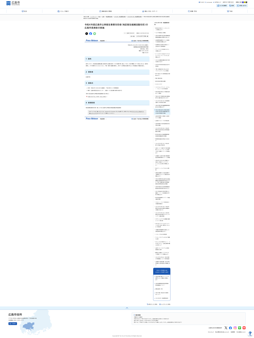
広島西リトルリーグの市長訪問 (162, 120)
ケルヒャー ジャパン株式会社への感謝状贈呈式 (162, 203)
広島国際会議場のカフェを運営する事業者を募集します (162, 41)
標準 (229, 2)
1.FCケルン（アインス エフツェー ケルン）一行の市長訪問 (162, 88)
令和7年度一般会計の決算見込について (161, 293)
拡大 (232, 2)
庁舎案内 (14, 323)
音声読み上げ (218, 2)
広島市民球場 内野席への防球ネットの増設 (162, 117)
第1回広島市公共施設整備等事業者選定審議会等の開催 (162, 135)
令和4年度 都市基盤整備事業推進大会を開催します (162, 106)
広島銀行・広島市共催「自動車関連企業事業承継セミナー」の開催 (162, 156)
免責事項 (233, 331)
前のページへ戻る (153, 304)
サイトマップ (211, 331)
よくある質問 (223, 5)
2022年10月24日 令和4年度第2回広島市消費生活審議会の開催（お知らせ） (162, 208)
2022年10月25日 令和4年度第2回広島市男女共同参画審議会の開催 (162, 130)
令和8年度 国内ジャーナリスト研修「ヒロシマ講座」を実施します (162, 278)
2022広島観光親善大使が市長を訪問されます (162, 61)
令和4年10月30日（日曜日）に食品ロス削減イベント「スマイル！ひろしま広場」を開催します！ (162, 163)
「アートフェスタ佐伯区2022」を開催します (162, 50)
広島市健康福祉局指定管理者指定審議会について (162, 284)
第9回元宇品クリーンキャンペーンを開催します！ (162, 29)
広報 (103, 16)
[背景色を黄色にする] (244, 2)
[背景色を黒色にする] (246, 2)
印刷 (131, 36)
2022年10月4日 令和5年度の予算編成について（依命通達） (162, 258)
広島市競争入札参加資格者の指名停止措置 (162, 124)
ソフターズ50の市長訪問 (161, 234)
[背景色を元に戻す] (240, 2)
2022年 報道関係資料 (120, 16)
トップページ (93, 16)
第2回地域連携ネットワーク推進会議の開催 (162, 198)
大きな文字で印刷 (141, 36)
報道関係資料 (109, 16)
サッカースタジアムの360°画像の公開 (162, 238)
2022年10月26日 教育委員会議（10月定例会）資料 (162, 101)
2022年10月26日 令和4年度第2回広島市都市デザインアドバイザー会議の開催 (162, 214)
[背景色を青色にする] (243, 2)
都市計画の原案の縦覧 (160, 81)
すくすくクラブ (158, 84)
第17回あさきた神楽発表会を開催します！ (162, 74)
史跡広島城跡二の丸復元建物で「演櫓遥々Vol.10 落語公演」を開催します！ (162, 174)
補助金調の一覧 (158, 288)
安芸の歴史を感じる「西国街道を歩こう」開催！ (162, 92)
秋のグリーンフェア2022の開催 (162, 169)
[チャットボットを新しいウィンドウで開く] (250, 336)
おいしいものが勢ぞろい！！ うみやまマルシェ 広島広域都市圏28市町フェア (162, 243)
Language (209, 2)
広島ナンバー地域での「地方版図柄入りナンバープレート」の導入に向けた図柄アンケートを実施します (162, 150)
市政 (99, 16)
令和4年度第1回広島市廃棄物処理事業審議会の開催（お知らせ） (162, 36)
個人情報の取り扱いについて (222, 331)
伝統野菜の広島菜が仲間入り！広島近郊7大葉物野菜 (162, 45)
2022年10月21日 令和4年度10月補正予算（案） (162, 144)
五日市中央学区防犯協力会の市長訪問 (162, 65)
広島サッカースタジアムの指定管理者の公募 (162, 249)
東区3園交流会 (158, 78)
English (202, 2)
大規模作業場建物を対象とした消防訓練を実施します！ (162, 230)
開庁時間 (138, 315)
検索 (232, 5)
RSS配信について (241, 331)
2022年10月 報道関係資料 (134, 16)
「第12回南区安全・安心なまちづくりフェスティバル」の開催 (162, 70)
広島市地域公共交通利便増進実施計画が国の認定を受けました (162, 187)
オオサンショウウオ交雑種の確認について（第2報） (162, 220)
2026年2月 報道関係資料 (161, 298)
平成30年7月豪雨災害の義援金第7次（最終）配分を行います (162, 97)
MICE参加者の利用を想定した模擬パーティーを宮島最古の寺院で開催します (162, 193)
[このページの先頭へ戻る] (127, 308)
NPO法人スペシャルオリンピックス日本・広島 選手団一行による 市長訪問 (162, 225)
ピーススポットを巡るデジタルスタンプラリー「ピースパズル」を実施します (162, 55)
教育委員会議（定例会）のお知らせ (162, 139)
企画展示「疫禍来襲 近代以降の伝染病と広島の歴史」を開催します (162, 263)
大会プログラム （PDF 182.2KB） (97, 96)
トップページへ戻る (165, 304)
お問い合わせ (243, 5)
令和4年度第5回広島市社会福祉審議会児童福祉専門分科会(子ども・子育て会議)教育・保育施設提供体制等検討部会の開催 (162, 181)
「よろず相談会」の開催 (160, 32)
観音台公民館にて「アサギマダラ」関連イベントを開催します (162, 253)
